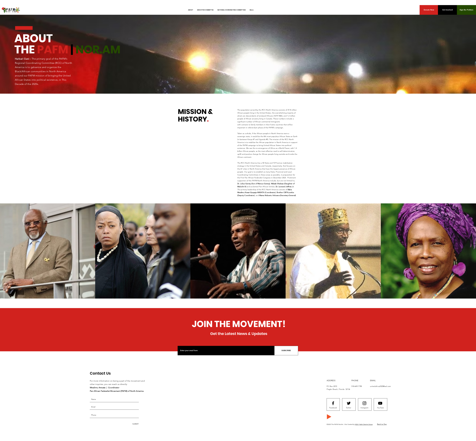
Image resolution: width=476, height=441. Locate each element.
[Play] (329, 416)
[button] (429, 10)
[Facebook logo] (333, 403)
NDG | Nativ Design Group (364, 424)
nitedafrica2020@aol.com (381, 386)
